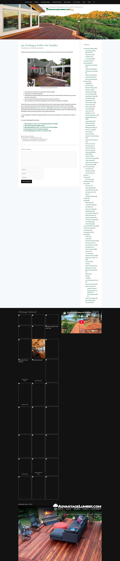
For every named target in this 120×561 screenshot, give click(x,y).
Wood (89, 2)
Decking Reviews (98, 514)
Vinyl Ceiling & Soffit (92, 294)
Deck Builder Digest (90, 96)
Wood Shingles (89, 300)
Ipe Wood (87, 261)
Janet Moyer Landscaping (60, 108)
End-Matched (88, 247)
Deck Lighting (88, 106)
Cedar (87, 236)
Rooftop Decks (89, 148)
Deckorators (88, 54)
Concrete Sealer (88, 61)
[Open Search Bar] (94, 2)
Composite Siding (90, 204)
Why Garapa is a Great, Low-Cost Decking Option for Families (41, 123)
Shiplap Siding (89, 211)
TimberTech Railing (89, 228)
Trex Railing (87, 230)
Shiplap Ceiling (91, 288)
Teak (86, 278)
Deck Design (25, 136)
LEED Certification (90, 265)
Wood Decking (89, 164)
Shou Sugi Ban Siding (90, 213)
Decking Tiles (88, 171)
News (84, 2)
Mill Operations (89, 192)
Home (68, 514)
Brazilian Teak (89, 90)
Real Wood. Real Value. (80, 514)
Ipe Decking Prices (90, 190)
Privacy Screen (89, 143)
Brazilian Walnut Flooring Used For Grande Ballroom (34, 140)
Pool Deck (88, 131)
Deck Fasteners (89, 102)
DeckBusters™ (89, 113)
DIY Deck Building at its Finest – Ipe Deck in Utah (38, 130)
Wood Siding (88, 223)
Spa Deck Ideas (89, 150)
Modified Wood (88, 181)
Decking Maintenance (91, 117)
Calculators (88, 168)
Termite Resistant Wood (91, 280)
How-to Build (88, 173)
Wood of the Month (90, 298)
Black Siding (88, 202)
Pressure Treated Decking (92, 136)
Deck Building (88, 98)
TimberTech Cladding (91, 219)
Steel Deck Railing (90, 77)
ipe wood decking (40, 52)
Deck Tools (88, 111)
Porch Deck (88, 134)
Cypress (87, 238)
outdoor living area (41, 108)
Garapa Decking (89, 121)
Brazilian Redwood (90, 87)
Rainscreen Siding (90, 209)
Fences (87, 251)
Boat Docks (88, 85)
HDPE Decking (89, 123)
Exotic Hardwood (89, 249)
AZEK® (87, 83)
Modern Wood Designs (91, 270)
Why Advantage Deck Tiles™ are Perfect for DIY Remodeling (41, 127)
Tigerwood (88, 156)
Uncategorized (87, 232)
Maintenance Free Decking (29, 137)
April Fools (88, 185)
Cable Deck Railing (90, 69)
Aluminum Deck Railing (91, 65)
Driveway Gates (89, 243)
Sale (86, 194)
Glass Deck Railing (90, 75)
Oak (86, 276)
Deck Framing (89, 104)
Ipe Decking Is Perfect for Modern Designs (36, 129)
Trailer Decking (89, 160)
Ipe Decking (31, 136)
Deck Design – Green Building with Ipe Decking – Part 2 (35, 139)
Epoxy (85, 175)
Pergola (86, 198)
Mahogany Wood (89, 268)
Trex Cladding (89, 221)
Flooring (86, 177)
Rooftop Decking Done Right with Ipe (35, 125)
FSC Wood (88, 253)
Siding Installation (90, 217)
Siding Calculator (89, 215)
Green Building (89, 188)
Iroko (86, 263)
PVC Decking (88, 146)
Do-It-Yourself (76, 2)
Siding (85, 200)
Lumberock (88, 56)
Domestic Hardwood (90, 240)
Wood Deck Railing (90, 79)
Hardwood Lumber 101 (91, 257)
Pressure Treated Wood (91, 140)
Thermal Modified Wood (90, 226)
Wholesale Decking (90, 196)
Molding (87, 274)
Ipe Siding (88, 207)
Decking (36, 2)
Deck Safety (88, 109)
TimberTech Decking (90, 158)
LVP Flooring (88, 179)
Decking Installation (90, 115)
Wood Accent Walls (90, 284)
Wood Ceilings (67, 2)
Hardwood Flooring (56, 2)
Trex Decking (88, 59)
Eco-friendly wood (90, 245)
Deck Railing (87, 63)
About (72, 514)
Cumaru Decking (89, 94)
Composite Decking (45, 2)
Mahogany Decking (90, 127)
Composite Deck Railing (91, 71)
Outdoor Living (28, 2)
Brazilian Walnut (89, 92)
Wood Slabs (88, 302)
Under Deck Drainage (90, 162)
